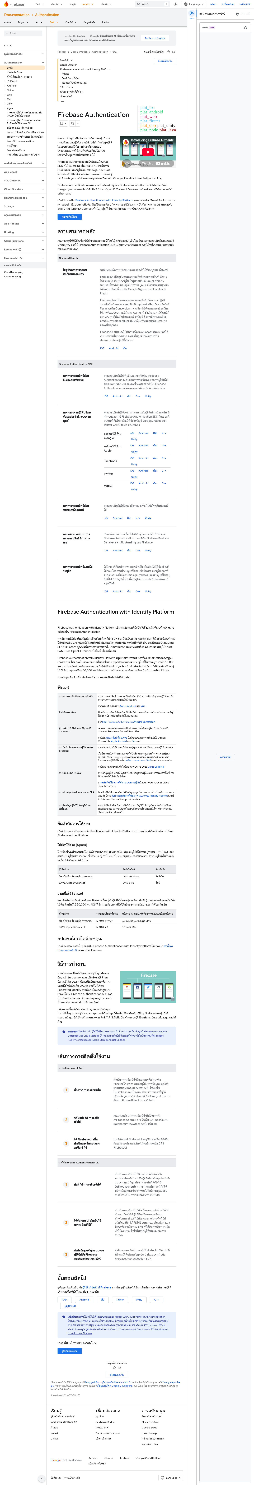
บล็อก (213, 4)
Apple (123, 706)
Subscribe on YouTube (108, 1433)
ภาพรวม (7, 22)
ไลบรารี (54, 1433)
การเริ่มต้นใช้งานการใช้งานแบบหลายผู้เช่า (120, 782)
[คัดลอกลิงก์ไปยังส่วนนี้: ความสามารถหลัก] (99, 232)
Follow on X (102, 1427)
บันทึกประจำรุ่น (149, 1433)
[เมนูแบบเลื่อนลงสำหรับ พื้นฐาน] (29, 22)
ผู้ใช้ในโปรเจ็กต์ (97, 1287)
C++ (137, 396)
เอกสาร (86, 4)
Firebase (62, 51)
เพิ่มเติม (104, 4)
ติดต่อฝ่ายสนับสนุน (151, 1416)
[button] (20, 54)
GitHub (54, 1438)
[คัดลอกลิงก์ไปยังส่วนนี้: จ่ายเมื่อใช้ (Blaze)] (86, 894)
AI (37, 22)
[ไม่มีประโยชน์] (173, 51)
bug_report (237, 14)
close (248, 14)
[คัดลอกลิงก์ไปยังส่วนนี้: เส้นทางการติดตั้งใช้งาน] (113, 1057)
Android (114, 348)
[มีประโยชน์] (168, 51)
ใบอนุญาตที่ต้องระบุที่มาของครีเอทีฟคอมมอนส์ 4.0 (107, 1382)
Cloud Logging (156, 766)
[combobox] (152, 4)
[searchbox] (23, 33)
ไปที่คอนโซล (228, 4)
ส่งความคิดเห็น (165, 61)
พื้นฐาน (21, 22)
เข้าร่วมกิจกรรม (103, 1438)
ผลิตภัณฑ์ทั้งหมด (97, 1463)
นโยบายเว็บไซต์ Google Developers (114, 1385)
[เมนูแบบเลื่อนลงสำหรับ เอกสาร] (94, 4)
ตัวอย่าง (105, 22)
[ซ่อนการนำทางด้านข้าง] (41, 1478)
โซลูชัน (73, 4)
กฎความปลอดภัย (109, 1039)
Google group (149, 1427)
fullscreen (243, 14)
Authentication (47, 15)
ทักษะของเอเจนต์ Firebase (132, 1329)
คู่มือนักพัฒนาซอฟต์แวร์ (62, 1416)
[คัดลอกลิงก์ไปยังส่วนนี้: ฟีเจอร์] (72, 688)
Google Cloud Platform (148, 1458)
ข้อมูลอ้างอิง (89, 22)
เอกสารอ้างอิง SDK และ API (64, 1422)
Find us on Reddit (105, 1422)
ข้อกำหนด (56, 1477)
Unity (148, 396)
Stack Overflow (150, 1422)
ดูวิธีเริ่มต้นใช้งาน (70, 216)
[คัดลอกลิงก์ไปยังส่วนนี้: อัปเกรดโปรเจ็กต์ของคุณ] (105, 939)
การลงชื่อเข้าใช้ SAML (116, 737)
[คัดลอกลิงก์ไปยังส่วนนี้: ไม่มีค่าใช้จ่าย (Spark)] (90, 845)
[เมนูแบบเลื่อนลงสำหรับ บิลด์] (44, 4)
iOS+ (64, 1299)
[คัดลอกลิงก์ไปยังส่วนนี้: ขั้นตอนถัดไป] (89, 1279)
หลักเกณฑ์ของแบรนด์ (153, 1438)
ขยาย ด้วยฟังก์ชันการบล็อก (128, 721)
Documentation (17, 15)
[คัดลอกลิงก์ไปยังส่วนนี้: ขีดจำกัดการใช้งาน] (93, 824)
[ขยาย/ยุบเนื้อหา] (71, 60)
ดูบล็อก (100, 1416)
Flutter (120, 1299)
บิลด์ (38, 4)
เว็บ (125, 348)
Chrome (108, 1458)
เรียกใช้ (54, 4)
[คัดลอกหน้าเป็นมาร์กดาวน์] (72, 123)
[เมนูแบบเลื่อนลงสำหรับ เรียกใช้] (62, 4)
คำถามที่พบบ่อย (150, 1444)
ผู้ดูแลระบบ (70, 1305)
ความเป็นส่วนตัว (72, 1477)
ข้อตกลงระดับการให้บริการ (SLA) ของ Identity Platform (139, 795)
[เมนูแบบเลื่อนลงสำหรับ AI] (42, 22)
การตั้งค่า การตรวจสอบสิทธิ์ (137, 760)
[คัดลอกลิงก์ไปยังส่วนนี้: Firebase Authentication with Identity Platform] (61, 619)
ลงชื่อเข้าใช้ (245, 4)
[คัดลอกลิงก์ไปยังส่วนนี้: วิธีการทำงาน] (89, 964)
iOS (102, 348)
